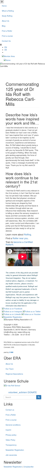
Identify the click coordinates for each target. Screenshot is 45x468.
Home (4, 6)
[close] (2, 1)
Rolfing (27, 234)
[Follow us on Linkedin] (11, 314)
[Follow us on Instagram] (12, 311)
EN (5, 47)
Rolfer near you (20, 238)
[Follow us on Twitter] (32, 311)
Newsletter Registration (15, 450)
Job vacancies (11, 455)
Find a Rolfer (7, 31)
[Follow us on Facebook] (12, 308)
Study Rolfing (7, 16)
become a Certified (23, 242)
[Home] (7, 60)
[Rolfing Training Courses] (22, 385)
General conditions (13, 425)
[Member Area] (8, 56)
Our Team (10, 369)
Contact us (10, 409)
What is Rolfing (8, 11)
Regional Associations (14, 374)
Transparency (11, 445)
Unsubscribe (29, 466)
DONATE (22, 392)
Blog (3, 26)
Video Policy (10, 440)
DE (5, 49)
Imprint (8, 430)
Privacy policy (11, 435)
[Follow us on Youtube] (31, 314)
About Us (5, 21)
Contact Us (6, 41)
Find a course (7, 36)
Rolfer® (9, 244)
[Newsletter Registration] (12, 316)
